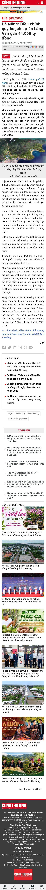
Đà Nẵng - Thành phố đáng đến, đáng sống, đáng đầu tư (24, 377)
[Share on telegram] (30, 347)
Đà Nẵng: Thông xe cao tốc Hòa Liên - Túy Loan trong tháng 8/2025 (24, 399)
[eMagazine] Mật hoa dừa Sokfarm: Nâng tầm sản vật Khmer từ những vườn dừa (24, 438)
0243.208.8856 (27, 860)
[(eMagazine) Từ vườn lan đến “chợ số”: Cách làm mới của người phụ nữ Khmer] (23, 519)
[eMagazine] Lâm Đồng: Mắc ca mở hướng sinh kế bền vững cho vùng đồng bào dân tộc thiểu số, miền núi (22, 638)
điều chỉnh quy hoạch (18, 419)
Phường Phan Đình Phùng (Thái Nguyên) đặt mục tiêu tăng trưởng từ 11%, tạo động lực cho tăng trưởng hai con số (22, 673)
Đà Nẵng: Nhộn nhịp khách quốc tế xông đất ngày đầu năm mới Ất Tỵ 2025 (24, 387)
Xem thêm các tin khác (30, 789)
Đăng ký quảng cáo (23, 851)
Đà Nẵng (21, 413)
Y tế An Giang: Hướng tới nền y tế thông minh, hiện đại (23, 474)
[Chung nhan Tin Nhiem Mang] (23, 874)
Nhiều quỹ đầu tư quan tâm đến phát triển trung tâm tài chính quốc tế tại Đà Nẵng (24, 366)
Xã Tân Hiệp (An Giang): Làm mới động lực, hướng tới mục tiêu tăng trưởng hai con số (22, 709)
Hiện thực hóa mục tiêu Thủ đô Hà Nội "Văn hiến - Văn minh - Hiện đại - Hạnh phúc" (25, 495)
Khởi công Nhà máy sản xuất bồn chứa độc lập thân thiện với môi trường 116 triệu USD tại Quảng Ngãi (25, 484)
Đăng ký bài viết (23, 848)
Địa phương (12, 18)
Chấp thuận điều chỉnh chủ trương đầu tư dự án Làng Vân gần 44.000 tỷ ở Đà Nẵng (23, 334)
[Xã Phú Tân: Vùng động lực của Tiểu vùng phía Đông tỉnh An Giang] (23, 553)
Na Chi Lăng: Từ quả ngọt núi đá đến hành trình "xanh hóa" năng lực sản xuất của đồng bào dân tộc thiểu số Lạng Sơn (24, 451)
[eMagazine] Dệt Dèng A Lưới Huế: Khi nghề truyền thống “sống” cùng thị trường (21, 745)
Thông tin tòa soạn (23, 844)
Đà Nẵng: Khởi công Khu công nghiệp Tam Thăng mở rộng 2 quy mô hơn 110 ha (21, 602)
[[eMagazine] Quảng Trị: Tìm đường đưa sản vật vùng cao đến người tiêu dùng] (23, 765)
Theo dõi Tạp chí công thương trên (16, 48)
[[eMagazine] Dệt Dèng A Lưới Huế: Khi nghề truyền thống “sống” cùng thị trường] (23, 730)
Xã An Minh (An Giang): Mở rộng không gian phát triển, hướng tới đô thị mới (25, 464)
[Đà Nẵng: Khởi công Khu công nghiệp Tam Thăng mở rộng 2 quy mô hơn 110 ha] (23, 586)
